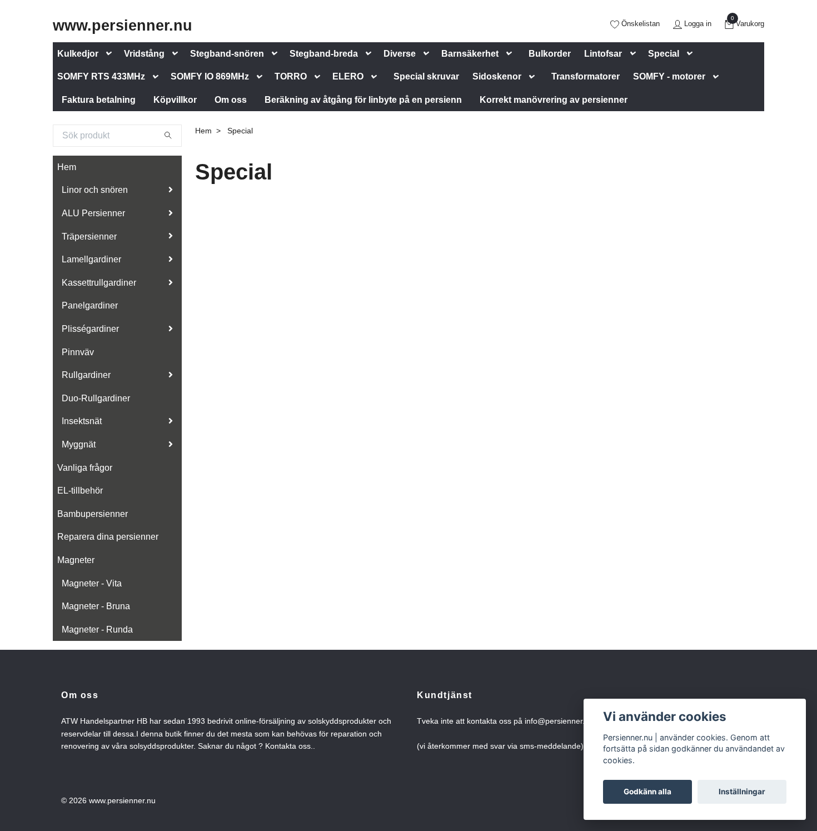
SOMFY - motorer (669, 76)
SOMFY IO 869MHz (210, 76)
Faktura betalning (99, 100)
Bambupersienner (92, 514)
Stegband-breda (324, 53)
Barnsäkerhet (470, 53)
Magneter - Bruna (96, 606)
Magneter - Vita (92, 583)
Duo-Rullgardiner (96, 398)
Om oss (231, 100)
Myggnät (79, 444)
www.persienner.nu (122, 25)
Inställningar (742, 791)
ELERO (347, 76)
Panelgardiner (90, 305)
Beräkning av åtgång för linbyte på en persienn (363, 100)
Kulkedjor (77, 53)
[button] (111, 53)
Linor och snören (95, 190)
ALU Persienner (93, 213)
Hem (66, 167)
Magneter (75, 560)
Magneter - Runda (97, 629)
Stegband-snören (227, 53)
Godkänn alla (647, 791)
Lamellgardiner (91, 259)
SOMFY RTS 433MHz (101, 76)
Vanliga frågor (84, 467)
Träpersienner (89, 236)
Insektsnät (82, 421)
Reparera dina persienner (107, 536)
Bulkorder (550, 53)
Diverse (399, 53)
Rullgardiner (86, 375)
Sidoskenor (496, 76)
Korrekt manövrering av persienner (553, 100)
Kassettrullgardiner (99, 282)
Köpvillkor (175, 100)
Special (663, 53)
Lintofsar (603, 53)
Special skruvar (426, 76)
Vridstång (144, 53)
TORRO (291, 76)
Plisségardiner (90, 329)
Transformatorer (585, 76)
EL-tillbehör (80, 490)
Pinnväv (78, 352)
